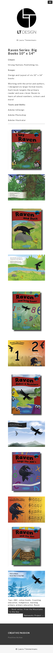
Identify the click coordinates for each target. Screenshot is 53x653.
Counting (36, 600)
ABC (16, 600)
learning (34, 602)
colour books (25, 600)
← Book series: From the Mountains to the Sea (26, 610)
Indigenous (24, 602)
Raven (37, 605)
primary (11, 605)
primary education (24, 605)
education (13, 602)
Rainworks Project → (34, 615)
